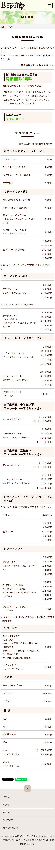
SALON (6, 812)
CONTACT (8, 820)
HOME (3, 26)
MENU (49, 5)
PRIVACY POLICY (11, 828)
